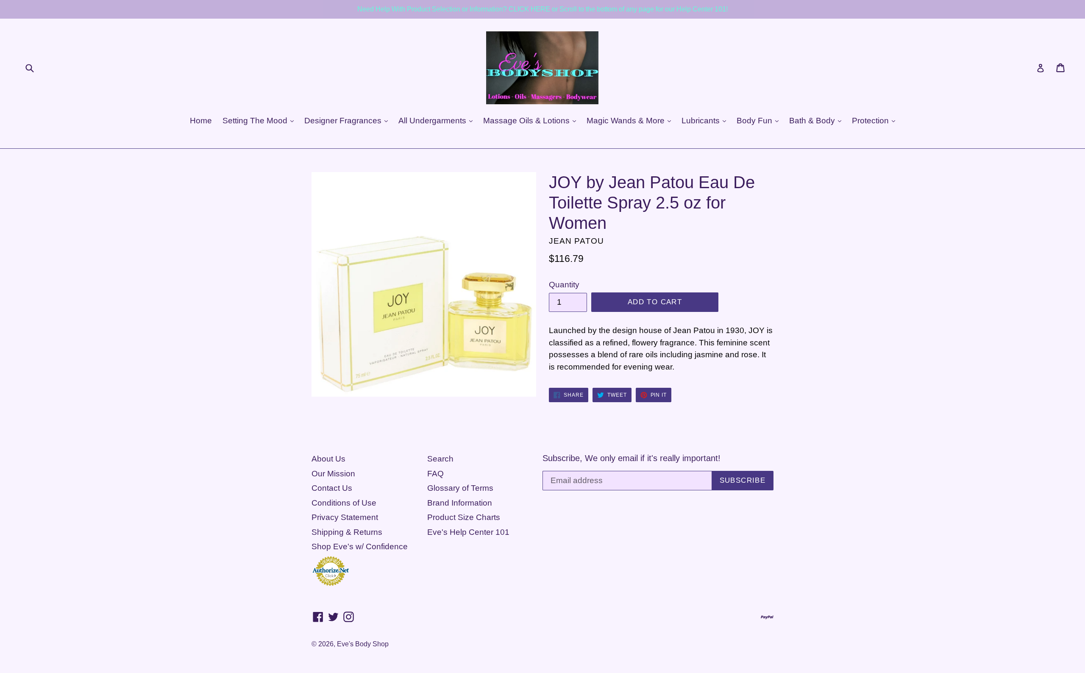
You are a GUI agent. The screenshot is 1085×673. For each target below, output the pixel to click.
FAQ (435, 473)
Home (201, 120)
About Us (328, 458)
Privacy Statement (345, 517)
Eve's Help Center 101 (468, 532)
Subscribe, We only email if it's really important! (631, 458)
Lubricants (702, 120)
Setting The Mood (256, 120)
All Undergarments (433, 120)
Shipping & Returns (347, 532)
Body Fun (755, 120)
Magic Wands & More (627, 120)
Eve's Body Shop (363, 644)
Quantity (564, 284)
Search (440, 458)
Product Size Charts (463, 517)
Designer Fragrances (344, 120)
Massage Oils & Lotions (527, 120)
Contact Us (332, 488)
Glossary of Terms (460, 488)
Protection (871, 120)
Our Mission (333, 473)
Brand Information (459, 502)
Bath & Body (813, 120)
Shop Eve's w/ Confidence (360, 546)
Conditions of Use (344, 502)
